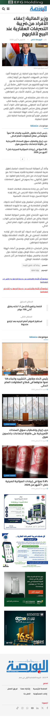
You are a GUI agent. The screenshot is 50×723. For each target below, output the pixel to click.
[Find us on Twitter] (42, 708)
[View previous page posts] (27, 159)
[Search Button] (3, 9)
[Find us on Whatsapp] (27, 708)
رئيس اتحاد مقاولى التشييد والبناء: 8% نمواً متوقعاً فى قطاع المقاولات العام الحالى (27, 134)
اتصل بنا (27, 693)
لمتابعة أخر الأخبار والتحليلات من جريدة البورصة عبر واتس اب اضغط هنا (25, 280)
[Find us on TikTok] (17, 708)
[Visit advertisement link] (25, 2)
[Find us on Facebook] (47, 708)
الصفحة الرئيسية (40, 688)
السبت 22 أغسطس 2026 (38, 389)
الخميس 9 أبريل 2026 (17, 39)
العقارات (7, 373)
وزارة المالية (35, 270)
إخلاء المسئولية (40, 693)
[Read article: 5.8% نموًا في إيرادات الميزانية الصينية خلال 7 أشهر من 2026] (25, 461)
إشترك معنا (25, 688)
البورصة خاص (36, 39)
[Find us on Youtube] (32, 708)
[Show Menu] (8, 9)
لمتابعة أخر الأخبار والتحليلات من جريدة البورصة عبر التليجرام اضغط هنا (25, 290)
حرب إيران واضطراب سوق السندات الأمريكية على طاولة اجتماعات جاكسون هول (26, 142)
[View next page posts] (22, 159)
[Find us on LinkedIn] (37, 708)
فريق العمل (12, 688)
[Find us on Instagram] (22, 708)
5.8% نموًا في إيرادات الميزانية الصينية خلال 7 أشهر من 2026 (26, 150)
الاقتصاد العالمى (9, 424)
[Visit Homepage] (38, 9)
